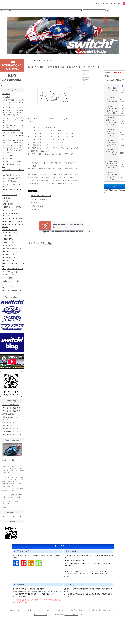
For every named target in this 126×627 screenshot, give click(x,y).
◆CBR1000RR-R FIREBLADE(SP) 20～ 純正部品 (12, 214)
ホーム (12, 610)
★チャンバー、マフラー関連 (12, 107)
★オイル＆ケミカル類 (9, 195)
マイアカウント (103, 3)
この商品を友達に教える (39, 199)
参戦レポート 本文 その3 (11, 408)
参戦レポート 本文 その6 (11, 435)
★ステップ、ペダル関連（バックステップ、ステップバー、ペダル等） (13, 120)
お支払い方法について (62, 610)
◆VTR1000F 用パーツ (9, 251)
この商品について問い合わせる (41, 196)
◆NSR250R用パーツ (9, 236)
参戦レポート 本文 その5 (11, 431)
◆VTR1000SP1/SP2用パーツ (11, 248)
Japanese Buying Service (9, 85)
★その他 (5, 201)
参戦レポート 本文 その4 (11, 428)
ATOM (114, 610)
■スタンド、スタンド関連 (10, 281)
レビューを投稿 (36, 209)
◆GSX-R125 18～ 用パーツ (11, 210)
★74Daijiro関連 (7, 204)
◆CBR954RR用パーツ (9, 245)
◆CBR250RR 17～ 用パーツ (12, 221)
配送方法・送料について (79, 610)
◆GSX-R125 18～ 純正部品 (43, 60)
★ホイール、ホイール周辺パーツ (13, 178)
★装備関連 (6, 198)
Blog (4, 507)
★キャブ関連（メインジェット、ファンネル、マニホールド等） (13, 141)
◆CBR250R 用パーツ (9, 233)
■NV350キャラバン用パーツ (11, 290)
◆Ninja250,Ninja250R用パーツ (12, 269)
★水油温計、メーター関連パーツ (13, 161)
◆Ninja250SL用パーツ (9, 272)
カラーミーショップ (40, 615)
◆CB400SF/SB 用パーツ (10, 254)
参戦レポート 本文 (9, 422)
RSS (109, 610)
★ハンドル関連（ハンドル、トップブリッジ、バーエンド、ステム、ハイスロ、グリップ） (13, 127)
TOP (29, 60)
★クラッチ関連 (7, 158)
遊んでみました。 (8, 425)
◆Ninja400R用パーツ (9, 278)
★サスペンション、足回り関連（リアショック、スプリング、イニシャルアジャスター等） (13, 112)
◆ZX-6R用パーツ (8, 275)
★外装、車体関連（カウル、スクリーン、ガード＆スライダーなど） (13, 102)
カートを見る (119, 3)
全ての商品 (6, 94)
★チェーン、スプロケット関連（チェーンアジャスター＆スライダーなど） (13, 135)
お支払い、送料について (10, 405)
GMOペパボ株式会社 (71, 615)
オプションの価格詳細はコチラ (114, 80)
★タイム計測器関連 (9, 181)
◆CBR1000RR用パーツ (10, 242)
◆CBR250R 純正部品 (9, 230)
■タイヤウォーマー (8, 284)
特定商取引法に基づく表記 (97, 610)
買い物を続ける (36, 203)
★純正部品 (6, 97)
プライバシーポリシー (46, 610)
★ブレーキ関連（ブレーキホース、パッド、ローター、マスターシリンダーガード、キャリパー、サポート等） (13, 149)
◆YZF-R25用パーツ (8, 260)
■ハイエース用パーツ (9, 287)
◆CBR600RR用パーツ (9, 239)
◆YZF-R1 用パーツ (8, 257)
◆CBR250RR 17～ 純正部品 (12, 218)
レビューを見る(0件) (37, 206)
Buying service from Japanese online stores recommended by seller (59, 232)
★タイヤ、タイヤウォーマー (12, 175)
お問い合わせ (32, 610)
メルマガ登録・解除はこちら (12, 516)
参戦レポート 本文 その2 (11, 411)
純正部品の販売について (10, 414)
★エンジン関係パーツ (9, 155)
